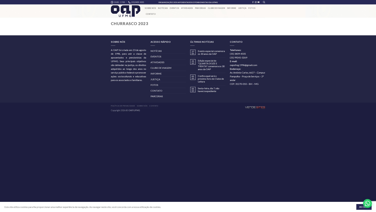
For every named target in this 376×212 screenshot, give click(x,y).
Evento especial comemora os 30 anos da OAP (211, 52)
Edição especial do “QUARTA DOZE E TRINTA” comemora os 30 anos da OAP (211, 65)
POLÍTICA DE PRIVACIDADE (123, 106)
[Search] (264, 2)
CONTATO (151, 14)
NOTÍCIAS (163, 8)
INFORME (231, 8)
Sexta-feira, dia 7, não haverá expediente (208, 89)
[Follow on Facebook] (253, 2)
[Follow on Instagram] (256, 2)
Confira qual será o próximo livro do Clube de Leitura (211, 78)
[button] (367, 203)
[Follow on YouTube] (258, 2)
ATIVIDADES (187, 8)
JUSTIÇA (242, 8)
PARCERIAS (200, 8)
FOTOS (251, 8)
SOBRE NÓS (150, 8)
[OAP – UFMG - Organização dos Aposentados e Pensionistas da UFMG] (125, 11)
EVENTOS (174, 8)
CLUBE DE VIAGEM (216, 8)
